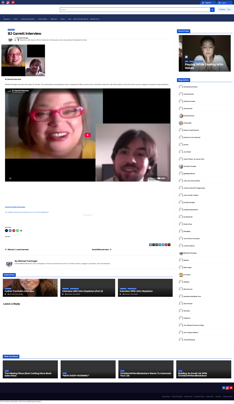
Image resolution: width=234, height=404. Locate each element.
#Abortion (23, 40)
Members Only (94, 19)
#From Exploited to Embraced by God (50, 40)
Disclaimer (218, 396)
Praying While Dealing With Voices (200, 66)
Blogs (188, 61)
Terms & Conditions (177, 396)
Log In (223, 3)
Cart (229, 9)
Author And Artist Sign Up (80, 19)
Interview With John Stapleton (136, 291)
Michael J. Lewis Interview (18, 250)
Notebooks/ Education (27, 19)
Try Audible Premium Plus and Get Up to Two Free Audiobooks (27, 212)
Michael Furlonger (22, 38)
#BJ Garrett (32, 40)
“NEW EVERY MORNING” (75, 375)
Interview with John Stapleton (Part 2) (82, 291)
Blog (183, 61)
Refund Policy (188, 396)
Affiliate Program (228, 396)
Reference (54, 19)
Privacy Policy (166, 396)
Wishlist (222, 9)
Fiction (15, 19)
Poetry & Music (42, 19)
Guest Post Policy (199, 396)
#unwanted (68, 40)
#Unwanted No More (79, 40)
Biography (7, 19)
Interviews (11, 29)
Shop (69, 19)
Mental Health (195, 61)
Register (208, 3)
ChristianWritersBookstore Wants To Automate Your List (145, 374)
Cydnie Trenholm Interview (19, 291)
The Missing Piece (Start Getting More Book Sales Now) (28, 374)
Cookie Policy (210, 396)
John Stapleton (74, 288)
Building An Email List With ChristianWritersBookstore (192, 374)
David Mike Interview (100, 250)
